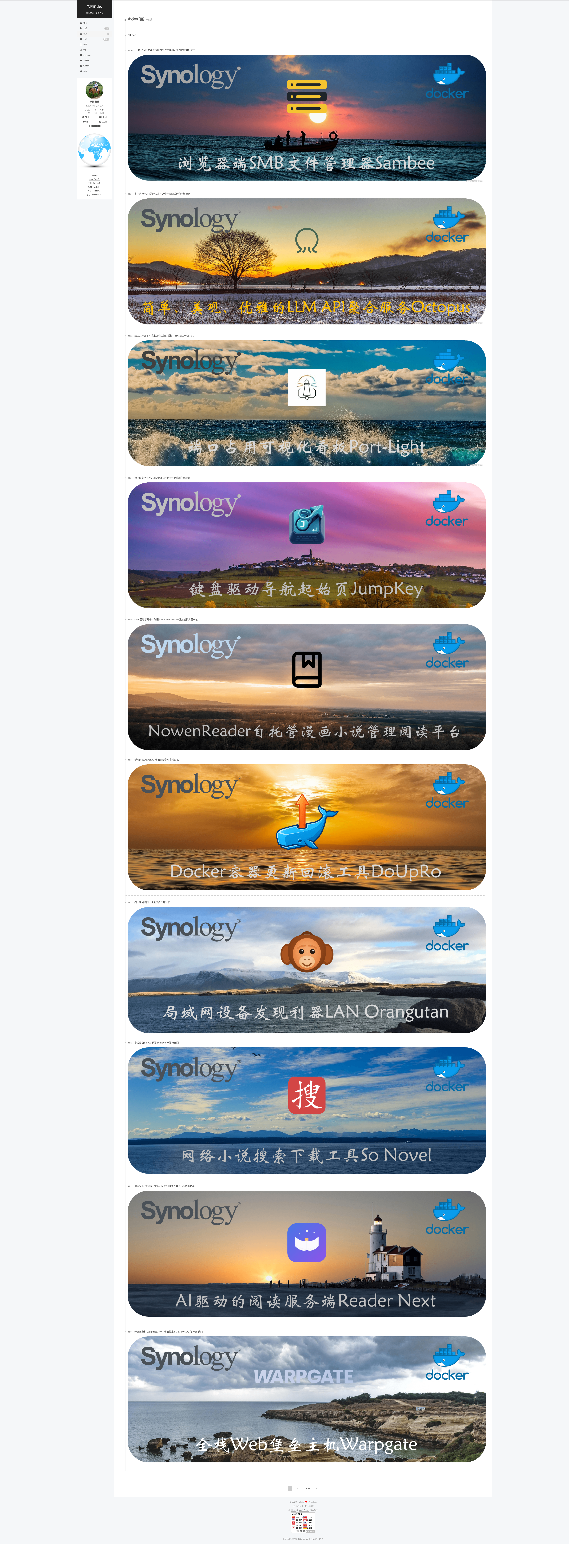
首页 (85, 23)
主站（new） (94, 179)
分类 (96, 34)
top (84, 50)
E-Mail (104, 117)
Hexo (293, 1510)
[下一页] (316, 1488)
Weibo (88, 122)
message (87, 55)
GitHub (88, 117)
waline (86, 61)
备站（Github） (94, 187)
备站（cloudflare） (95, 195)
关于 (85, 45)
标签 (96, 29)
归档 (96, 39)
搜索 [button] (85, 71)
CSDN (104, 122)
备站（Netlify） (94, 191)
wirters (86, 66)
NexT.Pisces (304, 1510)
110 (308, 1488)
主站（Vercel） (94, 183)
